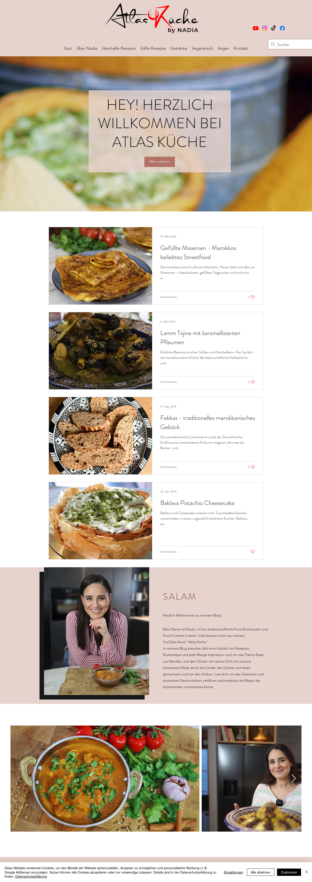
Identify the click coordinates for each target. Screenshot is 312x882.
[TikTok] (273, 28)
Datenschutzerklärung (31, 876)
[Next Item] (293, 778)
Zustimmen (289, 872)
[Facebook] (282, 28)
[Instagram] (264, 28)
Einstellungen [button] (233, 872)
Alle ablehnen (260, 872)
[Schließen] (306, 872)
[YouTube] (255, 28)
